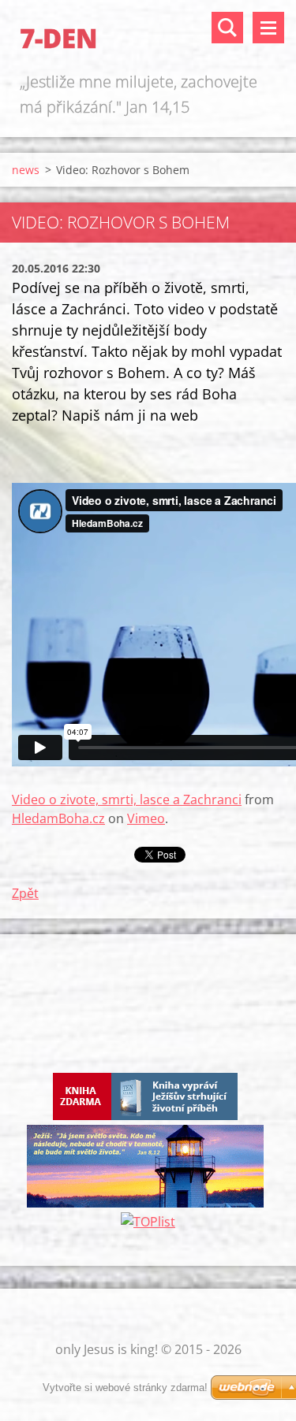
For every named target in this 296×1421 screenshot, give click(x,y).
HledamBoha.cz (58, 818)
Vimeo (146, 818)
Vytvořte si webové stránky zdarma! (125, 1387)
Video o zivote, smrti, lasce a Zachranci (127, 799)
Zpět (25, 893)
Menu (268, 27)
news (25, 169)
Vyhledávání (227, 27)
